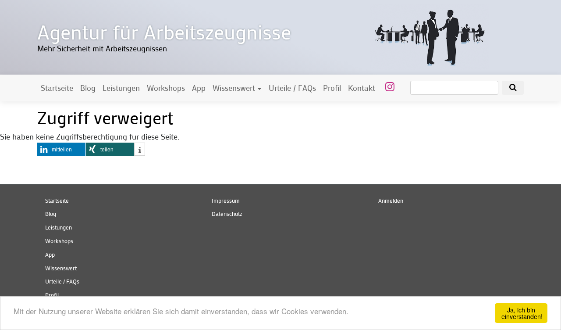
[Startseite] (429, 36)
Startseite (57, 88)
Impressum (226, 200)
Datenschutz (227, 213)
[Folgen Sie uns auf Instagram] (388, 86)
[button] (61, 149)
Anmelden (390, 200)
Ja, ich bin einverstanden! (522, 312)
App (199, 88)
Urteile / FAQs (292, 88)
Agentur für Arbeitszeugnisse (164, 31)
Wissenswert (234, 88)
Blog (88, 88)
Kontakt (361, 88)
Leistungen (121, 88)
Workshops (166, 88)
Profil (332, 88)
